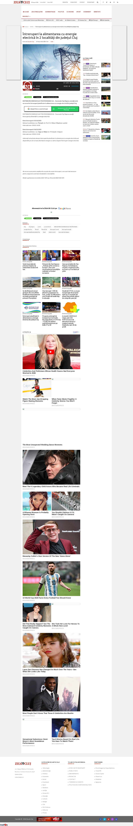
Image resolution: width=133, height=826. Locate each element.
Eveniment (87, 12)
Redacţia (65, 2)
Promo (45, 813)
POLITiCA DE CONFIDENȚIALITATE (80, 785)
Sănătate (97, 12)
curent (39, 226)
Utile (31, 26)
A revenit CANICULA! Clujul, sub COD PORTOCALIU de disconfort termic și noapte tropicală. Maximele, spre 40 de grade (69, 321)
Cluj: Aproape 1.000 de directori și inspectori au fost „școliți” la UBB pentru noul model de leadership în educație (51, 294)
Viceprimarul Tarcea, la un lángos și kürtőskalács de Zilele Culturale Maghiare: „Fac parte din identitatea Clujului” (91, 67)
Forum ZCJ (46, 793)
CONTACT (72, 779)
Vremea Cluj (82, 20)
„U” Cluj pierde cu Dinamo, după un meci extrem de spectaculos (91, 131)
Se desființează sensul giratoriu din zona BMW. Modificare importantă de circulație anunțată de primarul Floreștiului (31, 294)
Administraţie (50, 12)
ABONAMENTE (74, 773)
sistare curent (52, 232)
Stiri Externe (46, 807)
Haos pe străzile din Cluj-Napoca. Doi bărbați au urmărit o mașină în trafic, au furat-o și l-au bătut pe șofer (70, 267)
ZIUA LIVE (50, 20)
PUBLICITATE (73, 771)
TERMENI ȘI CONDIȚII (76, 782)
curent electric (47, 226)
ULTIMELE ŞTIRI (38, 12)
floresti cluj (44, 229)
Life (44, 804)
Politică (61, 12)
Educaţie (45, 796)
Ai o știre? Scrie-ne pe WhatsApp (34, 20)
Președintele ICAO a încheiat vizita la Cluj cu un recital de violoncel (91, 97)
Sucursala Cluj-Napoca (64, 232)
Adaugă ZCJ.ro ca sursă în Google (39, 109)
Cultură (45, 799)
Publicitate (73, 2)
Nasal (44, 232)
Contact (82, 2)
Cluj (25, 226)
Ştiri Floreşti (94, 20)
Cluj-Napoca (31, 226)
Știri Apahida (105, 20)
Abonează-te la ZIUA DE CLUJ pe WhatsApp (66, 109)
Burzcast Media (73, 823)
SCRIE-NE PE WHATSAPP (77, 768)
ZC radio (60, 20)
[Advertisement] (51, 156)
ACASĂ (26, 12)
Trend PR (98, 771)
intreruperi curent (54, 229)
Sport (78, 12)
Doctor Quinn (100, 773)
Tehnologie (46, 768)
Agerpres (98, 782)
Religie (45, 801)
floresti (37, 229)
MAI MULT (26, 16)
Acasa (26, 26)
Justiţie (45, 790)
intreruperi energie (66, 229)
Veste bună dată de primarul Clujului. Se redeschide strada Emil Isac (30, 266)
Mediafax (98, 779)
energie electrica (28, 229)
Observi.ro (99, 776)
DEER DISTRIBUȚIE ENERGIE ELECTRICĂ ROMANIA (65, 226)
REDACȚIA (72, 776)
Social (44, 779)
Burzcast (65, 823)
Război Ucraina (71, 20)
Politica (45, 773)
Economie (70, 12)
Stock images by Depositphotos (105, 768)
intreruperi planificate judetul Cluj (32, 232)
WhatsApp (91, 2)
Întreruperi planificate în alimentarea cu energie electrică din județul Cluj (31, 318)
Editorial (45, 810)
